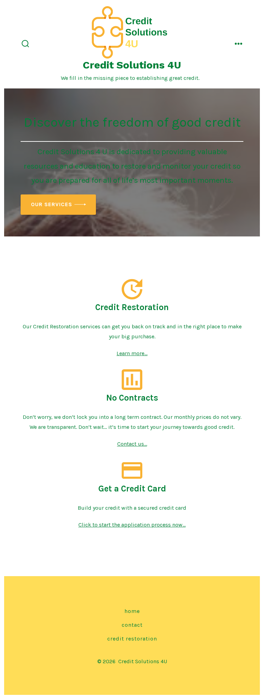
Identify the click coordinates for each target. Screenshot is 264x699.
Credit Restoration (132, 638)
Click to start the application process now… (132, 524)
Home (132, 611)
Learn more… (132, 353)
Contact (132, 625)
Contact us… (132, 444)
